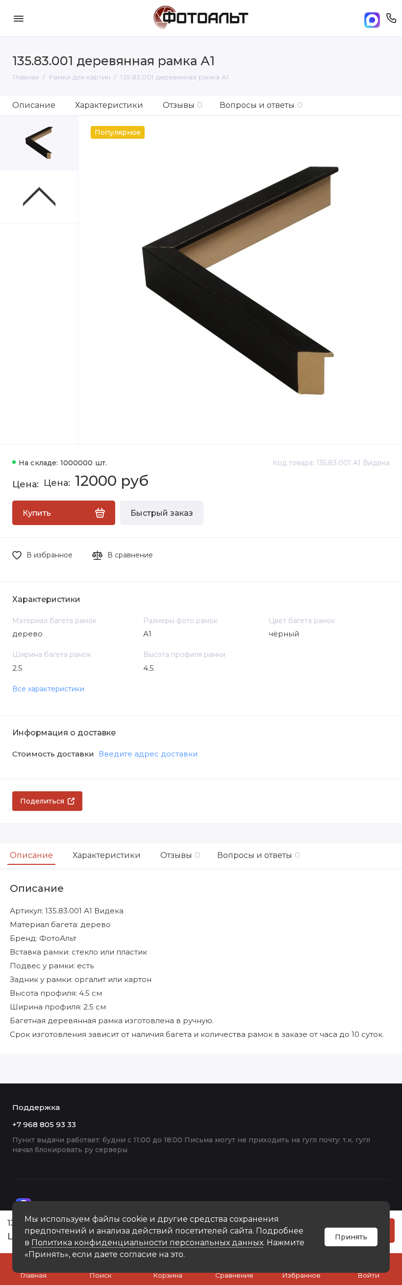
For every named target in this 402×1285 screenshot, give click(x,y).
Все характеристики (48, 688)
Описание (33, 105)
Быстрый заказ (161, 513)
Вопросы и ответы (261, 105)
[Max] (372, 18)
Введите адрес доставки (148, 753)
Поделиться (42, 801)
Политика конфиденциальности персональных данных (147, 1242)
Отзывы (182, 105)
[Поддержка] (391, 18)
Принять (351, 1237)
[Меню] (18, 18)
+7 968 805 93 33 (44, 1124)
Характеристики (109, 105)
